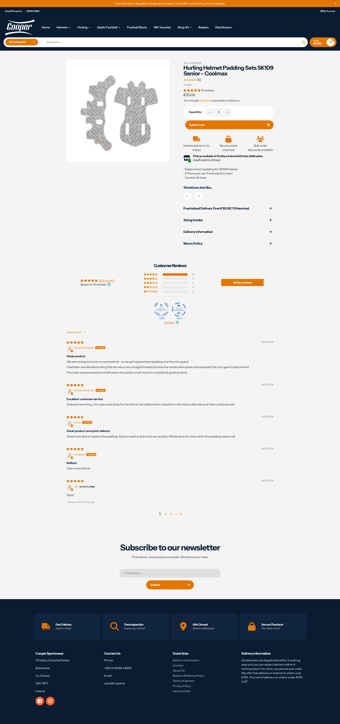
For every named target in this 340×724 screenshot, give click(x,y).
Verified (169, 322)
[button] (192, 90)
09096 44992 (32, 11)
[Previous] (187, 196)
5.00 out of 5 (107, 280)
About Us (179, 670)
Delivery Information (186, 660)
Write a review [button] (242, 282)
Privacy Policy (182, 686)
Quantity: (195, 112)
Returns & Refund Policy (189, 675)
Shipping (205, 100)
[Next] (199, 196)
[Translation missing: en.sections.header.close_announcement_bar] (335, 3)
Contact (178, 665)
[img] (75, 342)
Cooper (187, 84)
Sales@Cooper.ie (13, 11)
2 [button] (165, 514)
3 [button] (171, 514)
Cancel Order (181, 691)
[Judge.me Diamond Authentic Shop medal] (161, 309)
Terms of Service (183, 681)
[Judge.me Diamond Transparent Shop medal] (179, 309)
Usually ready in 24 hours (206, 159)
